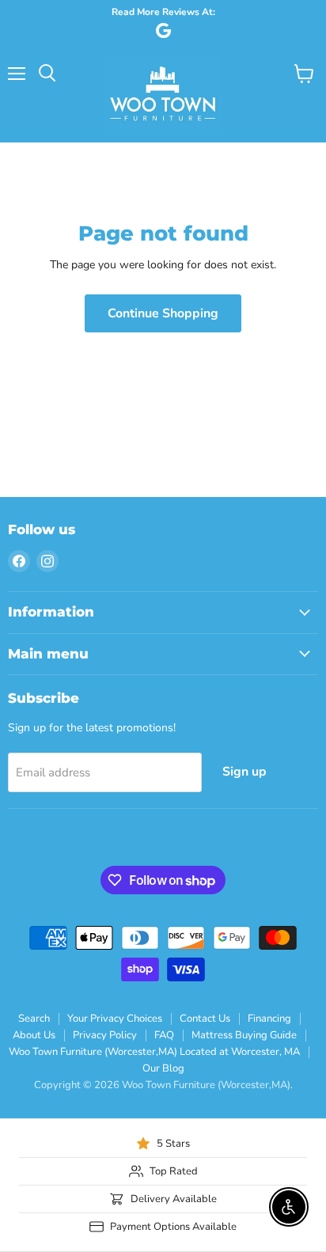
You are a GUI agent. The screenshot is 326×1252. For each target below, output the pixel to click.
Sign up (244, 771)
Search (34, 1018)
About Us (34, 1035)
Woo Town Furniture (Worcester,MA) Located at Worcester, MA (154, 1052)
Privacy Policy (105, 1035)
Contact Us (205, 1018)
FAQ (164, 1035)
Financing (269, 1018)
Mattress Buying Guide (244, 1035)
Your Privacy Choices (114, 1018)
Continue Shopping (163, 313)
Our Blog (163, 1068)
